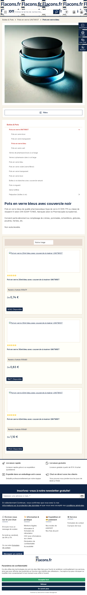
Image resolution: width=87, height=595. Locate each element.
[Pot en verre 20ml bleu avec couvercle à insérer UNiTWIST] (43, 261)
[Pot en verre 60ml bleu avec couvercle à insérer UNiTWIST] (43, 400)
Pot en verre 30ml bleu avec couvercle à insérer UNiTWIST (33, 349)
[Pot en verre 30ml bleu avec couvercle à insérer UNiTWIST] (43, 331)
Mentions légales (30, 526)
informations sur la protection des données (20, 505)
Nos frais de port (52, 531)
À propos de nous (74, 526)
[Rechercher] (56, 12)
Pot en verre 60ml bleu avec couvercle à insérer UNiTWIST (33, 419)
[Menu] (5, 12)
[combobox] (33, 12)
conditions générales (75, 505)
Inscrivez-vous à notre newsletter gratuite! (43, 490)
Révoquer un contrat (13, 554)
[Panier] (81, 12)
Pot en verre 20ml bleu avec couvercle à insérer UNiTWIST (33, 279)
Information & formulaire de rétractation (29, 530)
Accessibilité (28, 546)
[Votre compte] (74, 12)
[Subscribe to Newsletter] (82, 496)
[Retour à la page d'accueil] (43, 5)
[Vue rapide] (9, 312)
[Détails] (15, 312)
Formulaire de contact (76, 523)
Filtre (45, 112)
